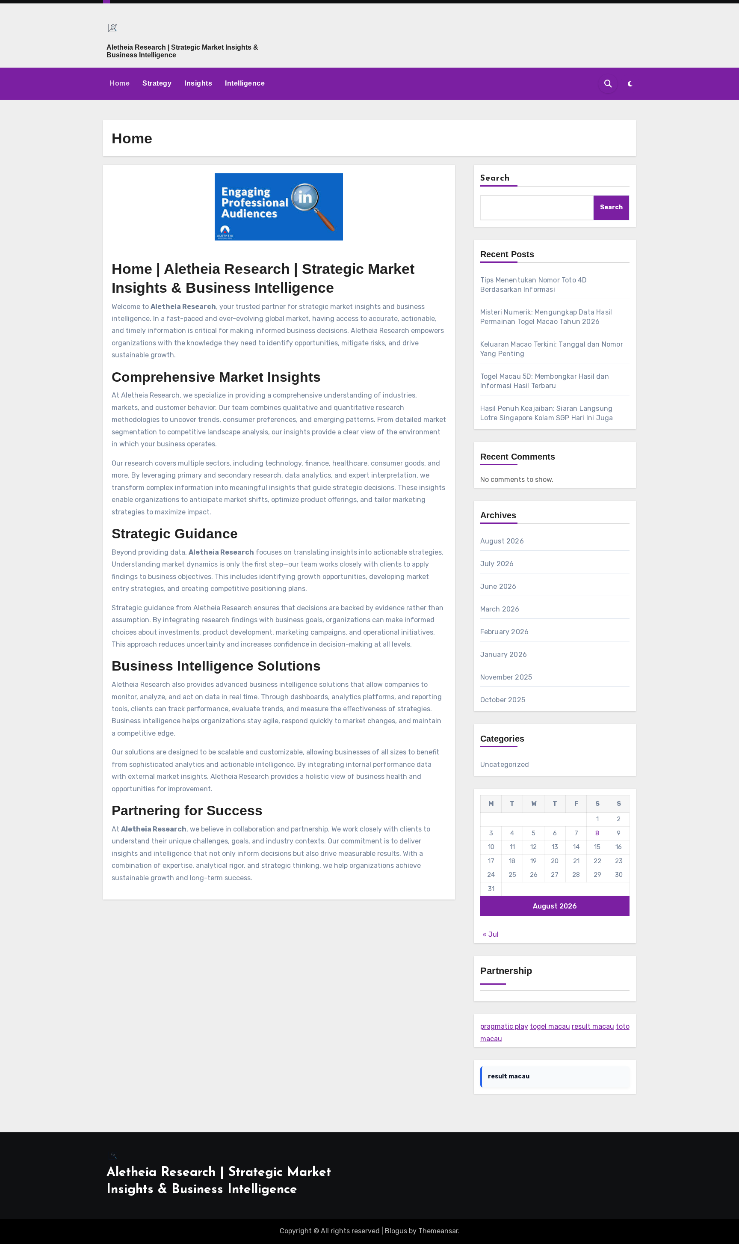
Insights (198, 83)
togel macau (550, 1026)
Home (119, 83)
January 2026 (503, 654)
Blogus (396, 1231)
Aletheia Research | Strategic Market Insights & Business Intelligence (182, 51)
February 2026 (504, 632)
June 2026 (498, 586)
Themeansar (438, 1231)
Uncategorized (504, 764)
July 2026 (497, 564)
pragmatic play (504, 1026)
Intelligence (245, 83)
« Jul (490, 934)
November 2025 (506, 677)
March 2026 (500, 609)
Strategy (156, 83)
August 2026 (502, 541)
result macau (593, 1026)
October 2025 (502, 700)
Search (495, 178)
